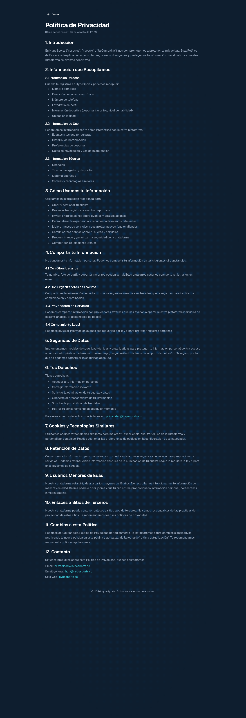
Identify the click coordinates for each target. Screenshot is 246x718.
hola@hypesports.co (78, 571)
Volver (56, 14)
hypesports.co (68, 577)
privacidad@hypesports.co (124, 416)
